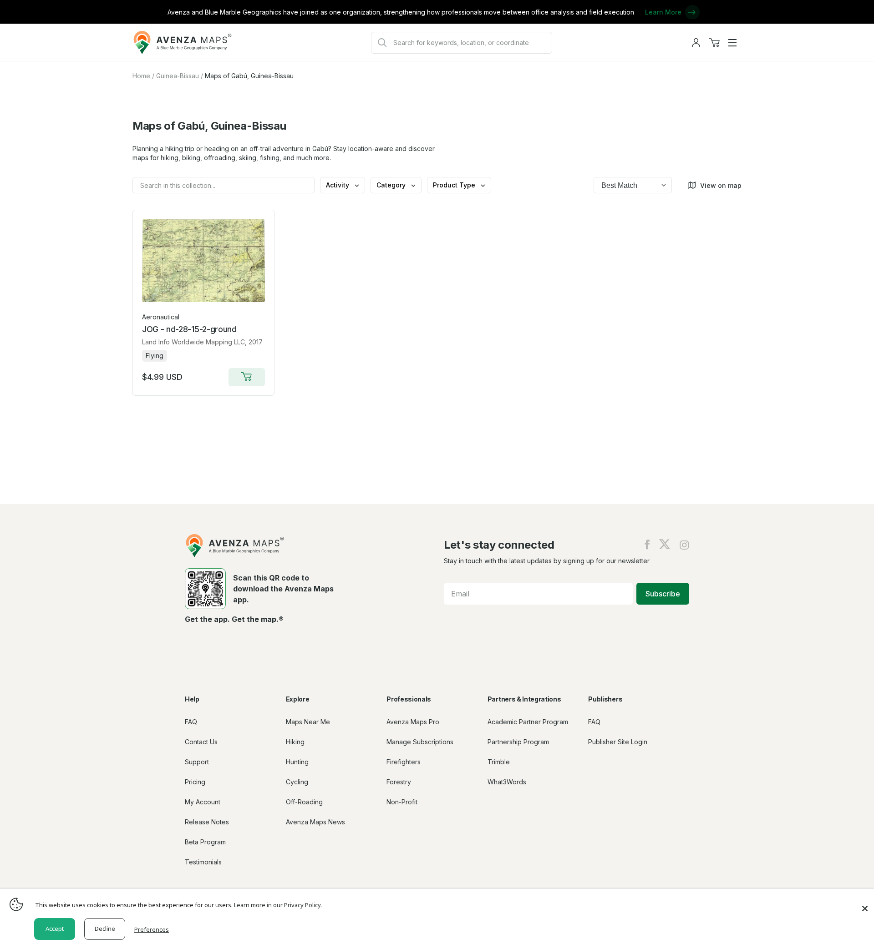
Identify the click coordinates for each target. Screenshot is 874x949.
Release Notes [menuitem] (207, 822)
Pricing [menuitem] (195, 782)
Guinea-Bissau (177, 76)
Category (391, 185)
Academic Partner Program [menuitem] (528, 722)
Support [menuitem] (197, 762)
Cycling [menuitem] (297, 782)
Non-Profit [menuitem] (401, 802)
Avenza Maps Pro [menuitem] (412, 722)
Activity (338, 185)
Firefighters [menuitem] (403, 762)
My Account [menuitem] (202, 802)
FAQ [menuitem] (191, 722)
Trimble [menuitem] (499, 762)
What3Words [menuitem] (507, 782)
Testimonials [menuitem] (203, 862)
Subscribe (662, 593)
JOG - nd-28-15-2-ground (189, 329)
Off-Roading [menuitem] (304, 802)
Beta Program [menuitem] (205, 842)
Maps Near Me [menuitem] (308, 722)
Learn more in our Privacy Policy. (278, 905)
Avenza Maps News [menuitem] (315, 822)
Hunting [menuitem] (297, 762)
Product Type (455, 185)
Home (141, 76)
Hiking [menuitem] (295, 742)
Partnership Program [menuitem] (518, 742)
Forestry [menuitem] (398, 782)
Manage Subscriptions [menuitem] (419, 742)
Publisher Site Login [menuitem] (617, 742)
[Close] (864, 904)
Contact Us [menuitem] (201, 742)
